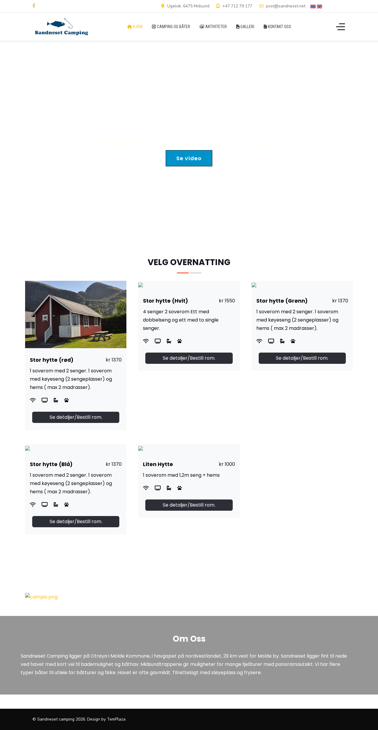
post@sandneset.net (285, 6)
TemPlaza (116, 719)
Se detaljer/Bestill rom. (76, 417)
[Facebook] (33, 6)
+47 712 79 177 (237, 6)
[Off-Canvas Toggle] (340, 26)
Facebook (337, 6)
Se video (189, 158)
